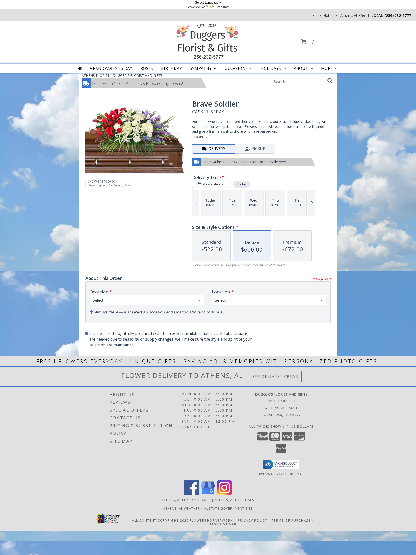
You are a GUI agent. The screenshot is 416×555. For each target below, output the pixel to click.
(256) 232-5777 (398, 15)
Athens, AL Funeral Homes (186, 500)
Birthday (171, 68)
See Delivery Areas (275, 376)
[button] (307, 41)
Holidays (271, 68)
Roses (146, 68)
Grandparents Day (111, 68)
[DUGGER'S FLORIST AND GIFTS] (207, 40)
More (327, 68)
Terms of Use (223, 523)
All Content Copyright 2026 (160, 520)
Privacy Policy (252, 520)
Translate (222, 7)
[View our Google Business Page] (208, 494)
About (301, 68)
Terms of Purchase (291, 520)
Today (242, 184)
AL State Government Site (228, 508)
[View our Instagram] (224, 494)
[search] (330, 81)
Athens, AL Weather (181, 508)
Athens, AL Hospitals (234, 500)
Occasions (236, 68)
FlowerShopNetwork (211, 520)
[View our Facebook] (191, 494)
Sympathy (201, 68)
